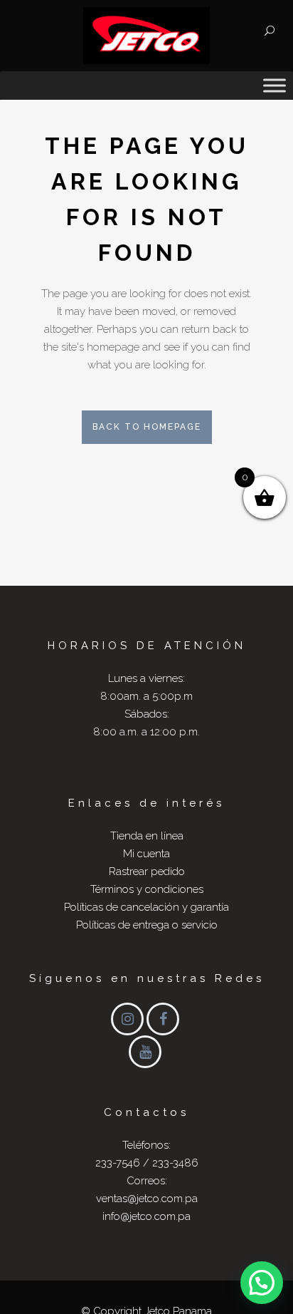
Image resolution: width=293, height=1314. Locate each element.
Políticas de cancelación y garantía (146, 907)
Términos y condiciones (146, 889)
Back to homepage (146, 427)
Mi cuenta (146, 853)
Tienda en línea (146, 835)
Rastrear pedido (147, 871)
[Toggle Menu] (274, 85)
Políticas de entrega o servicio (147, 925)
